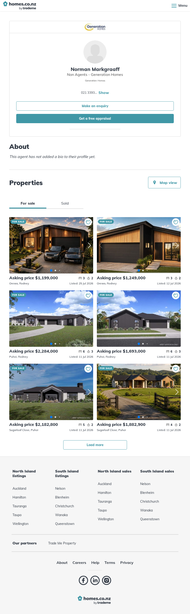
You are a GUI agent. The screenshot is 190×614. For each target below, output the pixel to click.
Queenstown (64, 524)
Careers (79, 562)
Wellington (20, 524)
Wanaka (61, 515)
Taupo (17, 515)
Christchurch (64, 506)
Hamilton (19, 497)
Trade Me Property (62, 543)
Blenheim (62, 497)
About (62, 562)
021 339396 (89, 92)
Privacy (126, 562)
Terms (109, 562)
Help (95, 562)
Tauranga (19, 506)
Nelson (60, 488)
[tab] (27, 203)
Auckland (19, 488)
